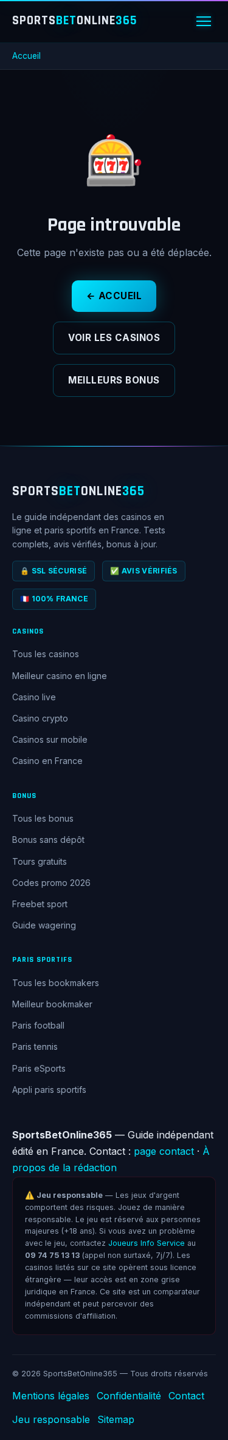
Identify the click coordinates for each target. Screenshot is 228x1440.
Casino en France (47, 760)
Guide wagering (44, 925)
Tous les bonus (43, 818)
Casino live (34, 697)
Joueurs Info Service (146, 1243)
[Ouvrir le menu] (204, 21)
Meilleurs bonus (114, 380)
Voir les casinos (114, 337)
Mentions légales (50, 1396)
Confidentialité (129, 1396)
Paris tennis (35, 1046)
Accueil (26, 56)
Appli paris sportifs (49, 1089)
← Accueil (114, 296)
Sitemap (115, 1419)
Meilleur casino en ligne (59, 676)
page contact (164, 1151)
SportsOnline (74, 21)
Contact (186, 1396)
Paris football (38, 1025)
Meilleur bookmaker (52, 1004)
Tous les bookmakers (55, 983)
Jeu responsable (51, 1419)
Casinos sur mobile (50, 739)
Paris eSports (39, 1068)
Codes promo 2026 (51, 882)
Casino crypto (40, 718)
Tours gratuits (39, 861)
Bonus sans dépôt (48, 839)
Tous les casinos (45, 654)
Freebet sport (39, 904)
